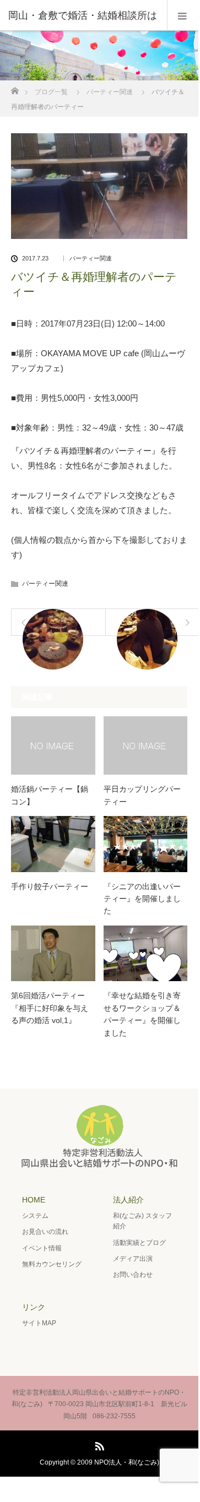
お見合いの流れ (45, 1232)
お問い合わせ (133, 1274)
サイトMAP (39, 1323)
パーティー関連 (110, 92)
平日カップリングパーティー (142, 795)
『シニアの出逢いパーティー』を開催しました (142, 899)
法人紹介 (128, 1199)
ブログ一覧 (51, 92)
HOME (33, 1199)
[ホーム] (14, 88)
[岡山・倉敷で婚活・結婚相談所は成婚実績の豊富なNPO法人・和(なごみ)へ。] (99, 1164)
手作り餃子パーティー (49, 886)
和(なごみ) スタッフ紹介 (142, 1221)
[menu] (182, 15)
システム (35, 1216)
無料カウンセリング (52, 1264)
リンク (33, 1307)
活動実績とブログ (139, 1243)
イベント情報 (42, 1248)
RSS (98, 1444)
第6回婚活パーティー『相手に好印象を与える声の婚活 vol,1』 (49, 1008)
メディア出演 (133, 1258)
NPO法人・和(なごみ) (126, 1462)
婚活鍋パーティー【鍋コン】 (49, 795)
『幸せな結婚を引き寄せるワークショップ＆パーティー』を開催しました (142, 1014)
